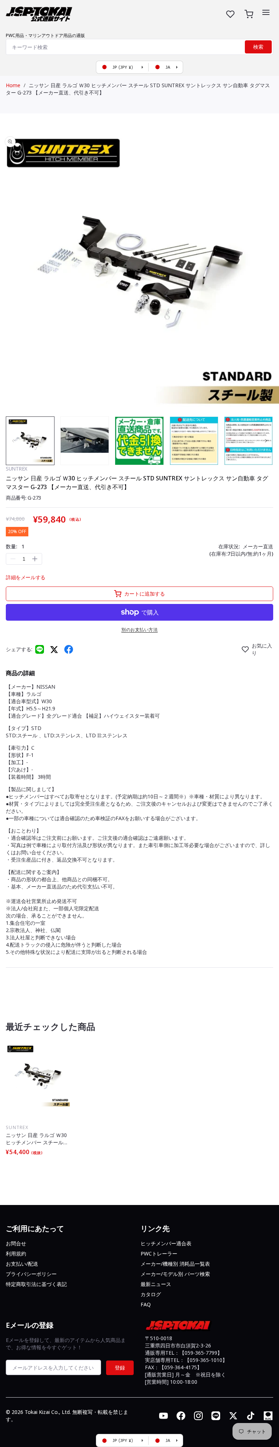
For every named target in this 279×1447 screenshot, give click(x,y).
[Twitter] (54, 649)
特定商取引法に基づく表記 (36, 1284)
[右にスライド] (266, 440)
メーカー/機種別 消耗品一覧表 (175, 1263)
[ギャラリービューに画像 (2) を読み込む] (84, 440)
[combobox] (139, 47)
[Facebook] (68, 649)
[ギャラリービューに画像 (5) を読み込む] (248, 440)
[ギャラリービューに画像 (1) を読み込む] (30, 440)
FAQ (146, 1304)
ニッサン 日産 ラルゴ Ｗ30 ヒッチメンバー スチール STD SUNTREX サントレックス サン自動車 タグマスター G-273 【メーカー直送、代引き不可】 (38, 1139)
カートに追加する (144, 593)
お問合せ (16, 1243)
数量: (15, 546)
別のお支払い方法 (139, 629)
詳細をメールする (25, 577)
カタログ (151, 1294)
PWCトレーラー (159, 1253)
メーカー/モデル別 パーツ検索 (175, 1273)
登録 (120, 1367)
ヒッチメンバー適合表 (166, 1243)
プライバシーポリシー (31, 1273)
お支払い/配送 (22, 1263)
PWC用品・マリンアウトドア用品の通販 (45, 35)
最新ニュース (156, 1284)
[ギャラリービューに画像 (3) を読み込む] (139, 440)
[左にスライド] (13, 440)
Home (13, 85)
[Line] (39, 649)
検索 (258, 47)
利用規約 (16, 1253)
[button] (266, 12)
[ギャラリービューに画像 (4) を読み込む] (194, 440)
